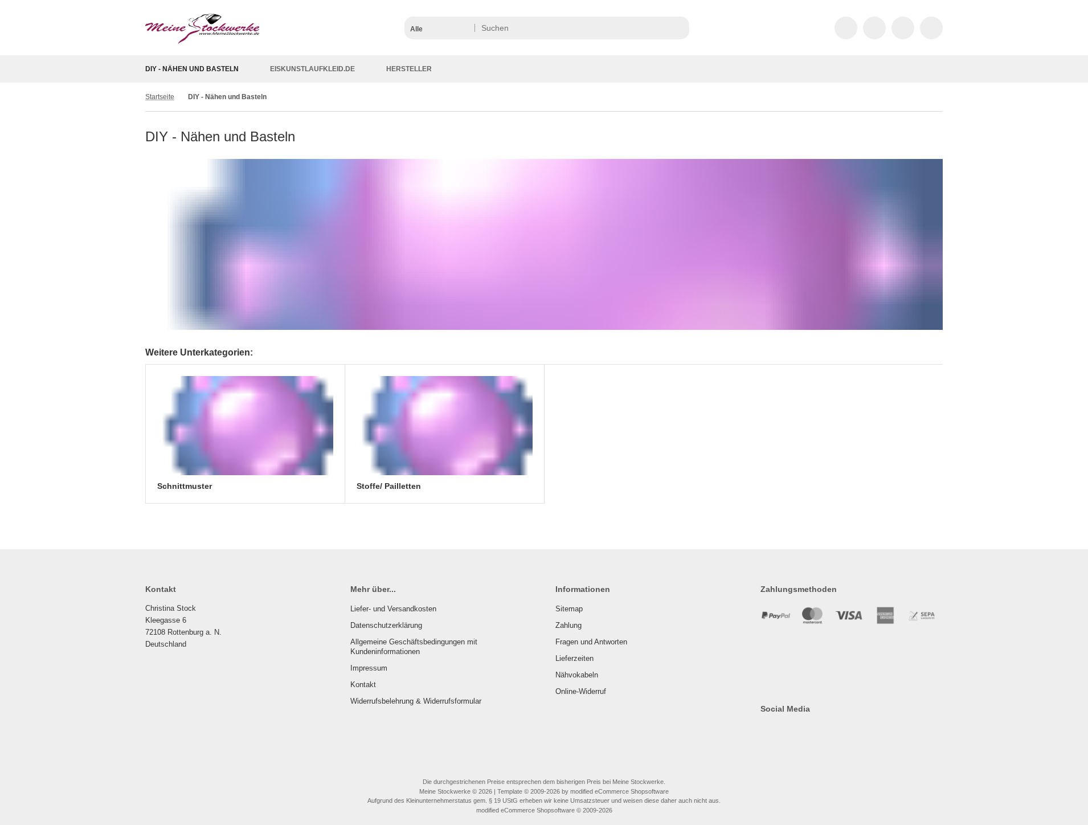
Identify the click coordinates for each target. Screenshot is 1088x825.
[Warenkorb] (902, 28)
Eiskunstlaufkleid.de (312, 69)
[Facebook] (765, 731)
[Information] (659, 28)
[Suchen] (677, 28)
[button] (439, 28)
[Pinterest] (832, 731)
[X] (782, 731)
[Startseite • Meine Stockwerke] (202, 41)
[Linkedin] (848, 731)
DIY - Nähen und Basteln (192, 69)
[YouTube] (815, 731)
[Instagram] (798, 731)
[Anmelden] (874, 28)
